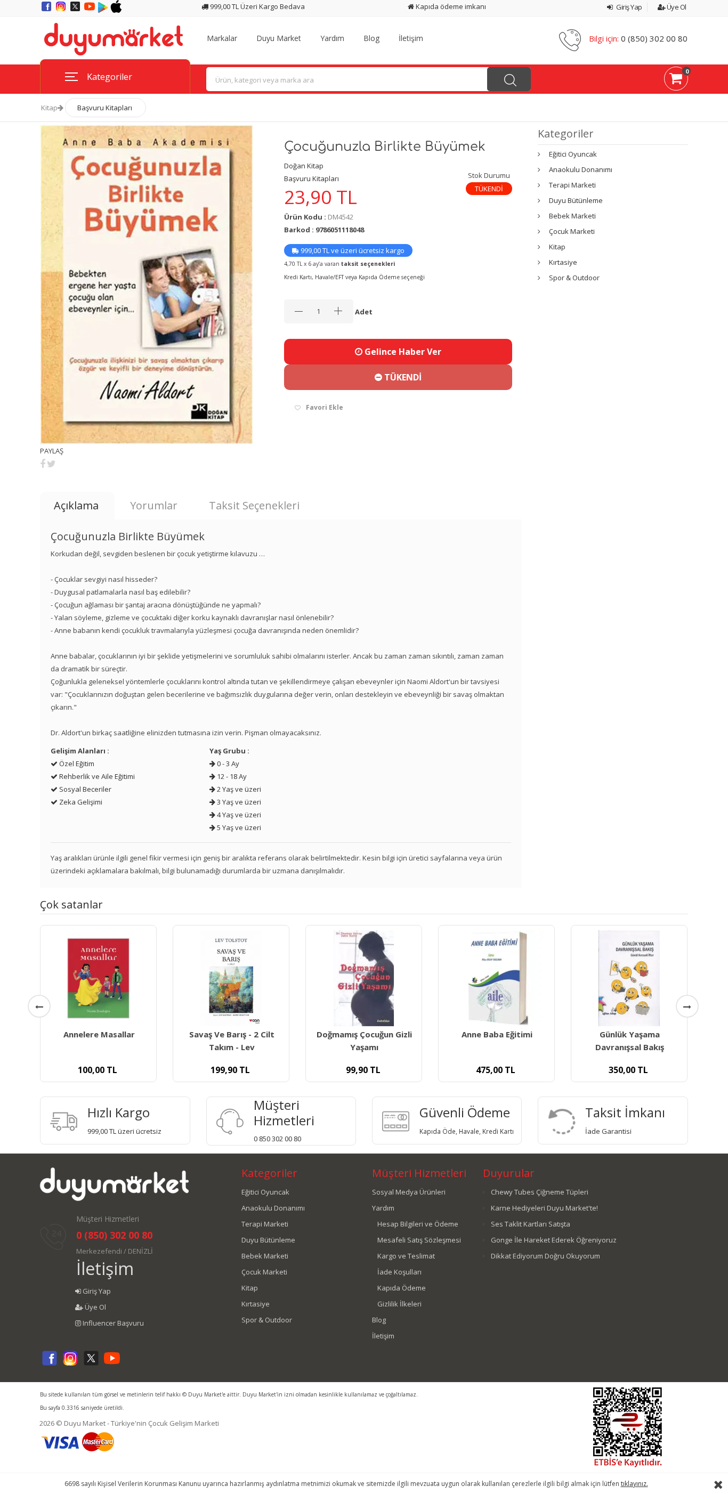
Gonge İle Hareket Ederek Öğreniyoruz (554, 1240)
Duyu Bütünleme (576, 200)
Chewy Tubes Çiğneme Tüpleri (539, 1192)
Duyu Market (278, 38)
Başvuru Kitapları (104, 107)
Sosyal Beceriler (84, 789)
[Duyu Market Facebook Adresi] (47, 10)
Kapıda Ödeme (401, 1288)
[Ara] (509, 79)
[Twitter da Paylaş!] (51, 463)
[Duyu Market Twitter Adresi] (76, 10)
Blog (371, 38)
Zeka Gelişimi (80, 802)
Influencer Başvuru (112, 1323)
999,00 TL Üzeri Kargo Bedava (256, 6)
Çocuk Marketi (572, 231)
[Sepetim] (676, 80)
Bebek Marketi (572, 216)
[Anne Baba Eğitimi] (496, 978)
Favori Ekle (324, 407)
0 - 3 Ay (227, 763)
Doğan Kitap (303, 165)
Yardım (332, 38)
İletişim (411, 38)
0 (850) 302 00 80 (654, 38)
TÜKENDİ (402, 377)
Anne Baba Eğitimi (497, 1034)
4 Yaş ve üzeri (238, 814)
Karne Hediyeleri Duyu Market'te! (544, 1208)
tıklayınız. (634, 1483)
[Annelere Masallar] (98, 978)
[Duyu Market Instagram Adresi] (61, 10)
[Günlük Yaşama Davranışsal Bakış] (629, 978)
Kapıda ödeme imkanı (450, 6)
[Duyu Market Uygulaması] (104, 10)
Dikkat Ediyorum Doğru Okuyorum (545, 1256)
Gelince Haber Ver (401, 352)
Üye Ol (675, 7)
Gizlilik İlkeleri (399, 1304)
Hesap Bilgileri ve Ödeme (417, 1224)
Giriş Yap (628, 7)
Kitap (49, 107)
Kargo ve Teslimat (406, 1256)
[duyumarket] (113, 38)
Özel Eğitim (76, 763)
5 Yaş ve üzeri (238, 827)
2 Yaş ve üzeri (238, 789)
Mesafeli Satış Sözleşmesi (419, 1240)
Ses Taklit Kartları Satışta (530, 1224)
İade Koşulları (399, 1272)
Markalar (222, 38)
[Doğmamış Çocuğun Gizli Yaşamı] (364, 978)
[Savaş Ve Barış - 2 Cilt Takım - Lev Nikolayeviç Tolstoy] (231, 978)
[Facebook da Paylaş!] (42, 463)
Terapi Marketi (572, 185)
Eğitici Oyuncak (573, 154)
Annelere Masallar (99, 1034)
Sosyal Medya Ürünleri (409, 1192)
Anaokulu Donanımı (580, 169)
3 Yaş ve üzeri (238, 802)
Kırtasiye (563, 262)
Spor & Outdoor (574, 277)
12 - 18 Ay (231, 776)
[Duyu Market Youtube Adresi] (90, 10)
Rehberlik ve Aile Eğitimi (96, 776)
